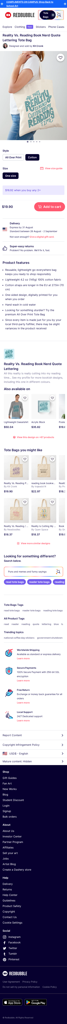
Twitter (12, 948)
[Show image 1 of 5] (27, 142)
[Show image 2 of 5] (30, 141)
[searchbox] (33, 571)
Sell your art (10, 853)
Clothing (23, 26)
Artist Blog (9, 864)
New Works (10, 789)
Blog (5, 794)
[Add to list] (60, 57)
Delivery (8, 884)
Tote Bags (10, 604)
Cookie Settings (12, 922)
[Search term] (59, 15)
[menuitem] (7, 27)
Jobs (6, 858)
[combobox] (50, 15)
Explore (7, 26)
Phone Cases (56, 26)
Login (6, 805)
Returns (7, 889)
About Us (8, 831)
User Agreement (11, 981)
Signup (7, 811)
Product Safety (12, 906)
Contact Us (10, 917)
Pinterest (13, 959)
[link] (15, 582)
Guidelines (9, 900)
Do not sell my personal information (21, 986)
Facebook (14, 942)
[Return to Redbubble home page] (19, 15)
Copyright (9, 911)
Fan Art (7, 783)
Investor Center (12, 836)
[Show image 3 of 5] (33, 141)
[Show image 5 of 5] (39, 141)
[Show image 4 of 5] (36, 141)
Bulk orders (10, 816)
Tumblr (12, 953)
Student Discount (13, 800)
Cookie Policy (49, 986)
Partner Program (13, 842)
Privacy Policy (29, 981)
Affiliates (8, 847)
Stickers (41, 26)
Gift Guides (10, 778)
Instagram (14, 937)
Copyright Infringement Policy (21, 744)
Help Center (10, 895)
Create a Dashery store (17, 869)
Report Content (12, 735)
